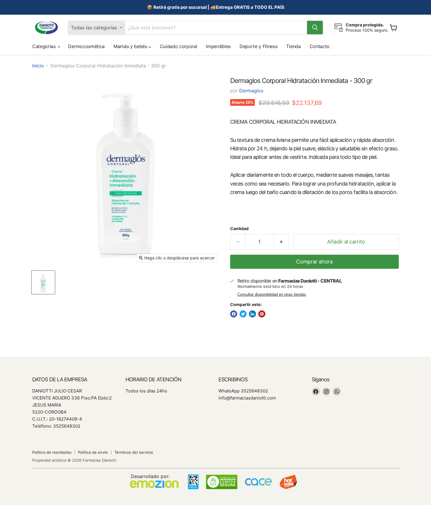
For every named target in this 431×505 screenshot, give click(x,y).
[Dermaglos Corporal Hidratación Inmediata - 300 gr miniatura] (43, 282)
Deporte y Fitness (259, 46)
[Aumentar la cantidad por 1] (281, 242)
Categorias (44, 46)
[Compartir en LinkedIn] (252, 313)
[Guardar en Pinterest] (261, 313)
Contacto (320, 46)
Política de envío (93, 452)
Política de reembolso (52, 452)
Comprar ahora (314, 262)
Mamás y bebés (131, 46)
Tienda (293, 46)
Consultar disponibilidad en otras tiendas (271, 295)
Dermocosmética (86, 46)
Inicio (38, 65)
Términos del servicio (133, 452)
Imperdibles (218, 46)
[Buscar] (315, 27)
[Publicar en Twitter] (243, 313)
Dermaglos (251, 90)
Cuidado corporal (178, 46)
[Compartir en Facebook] (233, 313)
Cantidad (239, 228)
